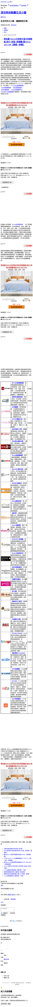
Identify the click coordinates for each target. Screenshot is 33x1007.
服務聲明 (17, 984)
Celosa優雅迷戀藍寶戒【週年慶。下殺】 (15, 870)
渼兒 (2, 885)
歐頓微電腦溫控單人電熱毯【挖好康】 (15, 872)
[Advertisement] (16, 209)
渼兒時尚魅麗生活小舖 (13, 12)
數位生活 (13, 25)
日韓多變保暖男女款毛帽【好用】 (13, 848)
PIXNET (7, 982)
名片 (5, 32)
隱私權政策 (28, 982)
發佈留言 (3, 915)
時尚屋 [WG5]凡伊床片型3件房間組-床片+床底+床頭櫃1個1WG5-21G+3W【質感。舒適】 (18, 42)
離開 (9, 1003)
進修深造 (13, 899)
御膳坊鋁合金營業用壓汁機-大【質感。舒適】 (17, 874)
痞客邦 (10, 894)
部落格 (6, 30)
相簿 (5, 28)
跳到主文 (3, 17)
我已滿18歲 (4, 1003)
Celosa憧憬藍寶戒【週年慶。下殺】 (14, 876)
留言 (13, 894)
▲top (2, 902)
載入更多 (3, 905)
